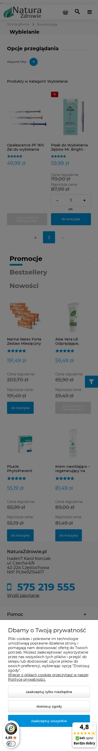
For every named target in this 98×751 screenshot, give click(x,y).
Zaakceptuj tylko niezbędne (49, 692)
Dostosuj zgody (49, 706)
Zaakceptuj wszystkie (49, 721)
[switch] (11, 743)
